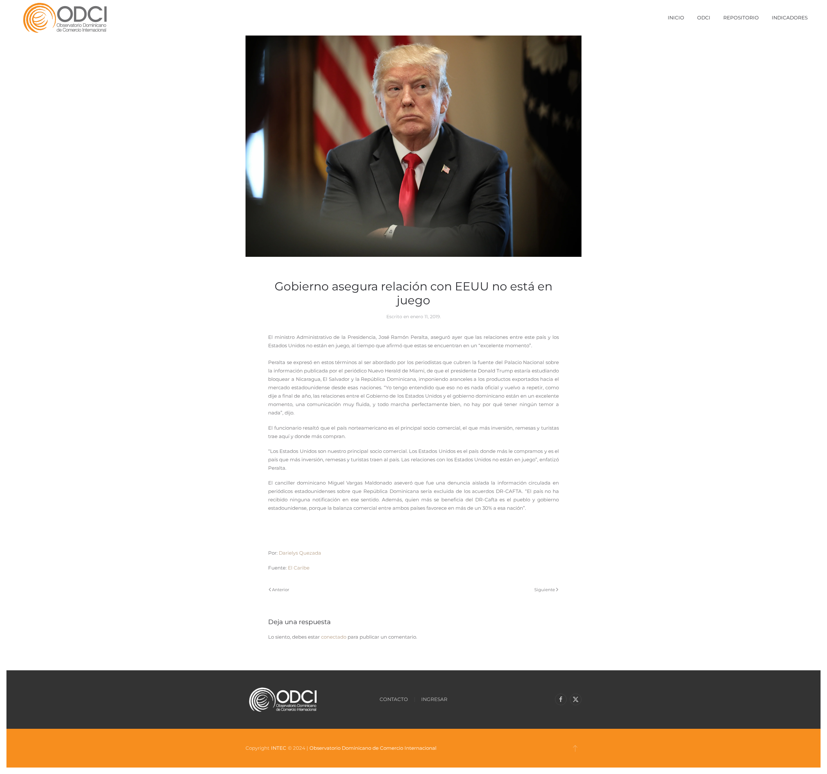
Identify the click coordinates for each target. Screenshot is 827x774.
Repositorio (741, 18)
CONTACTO (394, 699)
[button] (575, 748)
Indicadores (790, 18)
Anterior (280, 589)
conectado (333, 637)
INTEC (278, 748)
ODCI (703, 18)
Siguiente (544, 589)
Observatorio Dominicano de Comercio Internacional (372, 748)
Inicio (676, 18)
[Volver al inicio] (64, 18)
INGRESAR (434, 699)
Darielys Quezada (300, 553)
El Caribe (298, 568)
